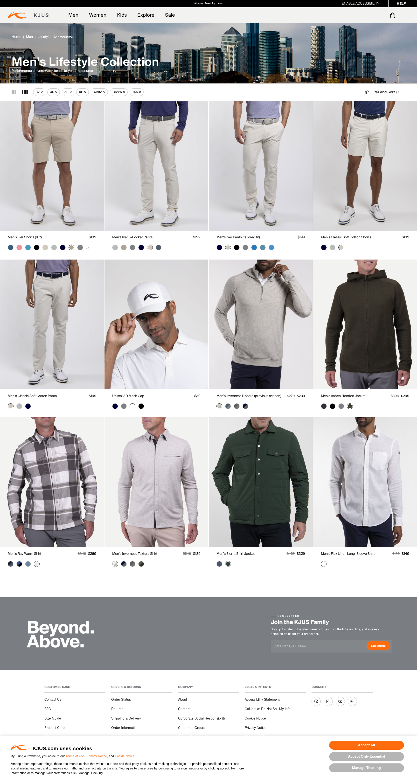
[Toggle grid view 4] (25, 92)
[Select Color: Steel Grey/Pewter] (237, 406)
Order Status (121, 699)
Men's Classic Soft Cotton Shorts (346, 237)
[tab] (393, 15)
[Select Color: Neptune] (28, 564)
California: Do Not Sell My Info (268, 708)
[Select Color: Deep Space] (324, 406)
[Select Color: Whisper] (19, 247)
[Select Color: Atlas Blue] (263, 247)
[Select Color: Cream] (37, 564)
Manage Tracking (366, 768)
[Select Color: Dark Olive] (350, 406)
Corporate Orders (191, 727)
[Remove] (42, 92)
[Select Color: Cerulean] (271, 247)
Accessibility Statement (262, 699)
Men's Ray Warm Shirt (24, 554)
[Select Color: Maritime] (11, 247)
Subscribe (380, 646)
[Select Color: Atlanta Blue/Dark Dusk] (245, 406)
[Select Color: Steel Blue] (158, 247)
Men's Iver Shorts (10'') (25, 237)
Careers (184, 708)
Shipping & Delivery (126, 718)
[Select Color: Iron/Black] (141, 564)
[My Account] (383, 15)
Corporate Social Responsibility (202, 718)
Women (97, 15)
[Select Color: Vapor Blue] (28, 247)
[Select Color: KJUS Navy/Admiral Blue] (11, 564)
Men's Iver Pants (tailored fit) (238, 237)
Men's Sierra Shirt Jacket (235, 554)
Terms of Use (75, 756)
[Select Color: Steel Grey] (80, 247)
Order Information (125, 727)
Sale (170, 15)
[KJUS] (28, 15)
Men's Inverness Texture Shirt (134, 554)
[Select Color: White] (132, 406)
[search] (373, 15)
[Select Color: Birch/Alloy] (219, 406)
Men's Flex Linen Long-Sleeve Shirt (348, 554)
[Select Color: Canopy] (228, 564)
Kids (122, 15)
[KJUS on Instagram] (328, 701)
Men (73, 15)
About (182, 699)
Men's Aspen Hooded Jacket (343, 396)
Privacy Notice (96, 756)
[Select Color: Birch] (45, 247)
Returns (117, 708)
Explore (145, 15)
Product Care (54, 727)
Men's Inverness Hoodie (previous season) (248, 396)
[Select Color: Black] (37, 247)
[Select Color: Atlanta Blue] (63, 247)
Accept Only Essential (366, 756)
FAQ (47, 708)
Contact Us (52, 699)
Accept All (366, 745)
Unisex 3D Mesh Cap (128, 396)
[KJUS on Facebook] (316, 701)
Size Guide (52, 718)
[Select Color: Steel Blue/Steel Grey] (228, 406)
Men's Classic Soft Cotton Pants (32, 396)
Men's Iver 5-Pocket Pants (132, 237)
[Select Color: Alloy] (54, 247)
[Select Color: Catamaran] (254, 247)
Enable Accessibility (360, 4)
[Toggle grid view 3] (14, 92)
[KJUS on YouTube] (340, 701)
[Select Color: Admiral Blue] (219, 564)
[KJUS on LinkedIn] (352, 701)
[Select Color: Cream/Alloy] (115, 564)
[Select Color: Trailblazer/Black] (19, 564)
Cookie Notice (124, 756)
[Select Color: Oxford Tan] (71, 247)
